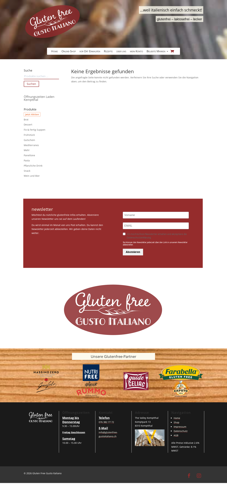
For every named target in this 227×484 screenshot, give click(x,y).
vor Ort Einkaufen (89, 51)
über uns (121, 51)
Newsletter (42, 209)
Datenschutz (181, 431)
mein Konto (136, 51)
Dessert (28, 124)
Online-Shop (68, 51)
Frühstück (29, 134)
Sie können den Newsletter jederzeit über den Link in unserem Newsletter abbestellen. (155, 243)
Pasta (27, 160)
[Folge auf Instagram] (199, 475)
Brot (26, 119)
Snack (27, 170)
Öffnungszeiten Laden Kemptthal (39, 98)
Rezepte (108, 51)
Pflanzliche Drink (33, 165)
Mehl (26, 150)
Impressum (180, 426)
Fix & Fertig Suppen (34, 129)
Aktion (35, 114)
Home (54, 51)
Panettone (29, 155)
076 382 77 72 (106, 422)
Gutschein (29, 140)
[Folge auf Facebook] (189, 475)
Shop (176, 422)
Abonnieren (133, 252)
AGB (176, 435)
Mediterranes (31, 145)
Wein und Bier (32, 175)
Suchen (31, 84)
